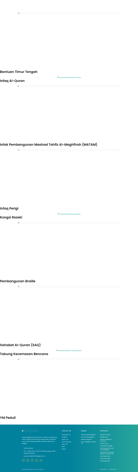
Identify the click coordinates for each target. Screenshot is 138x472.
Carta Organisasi (66, 442)
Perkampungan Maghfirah (88, 434)
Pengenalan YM (66, 434)
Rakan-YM (64, 444)
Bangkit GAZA (103, 437)
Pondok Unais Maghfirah (87, 437)
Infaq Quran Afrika (105, 458)
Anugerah (64, 437)
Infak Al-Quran (104, 443)
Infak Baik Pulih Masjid (106, 446)
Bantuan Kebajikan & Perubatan (106, 440)
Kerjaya (64, 449)
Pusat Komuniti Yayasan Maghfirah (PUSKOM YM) (107, 453)
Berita (63, 446)
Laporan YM (65, 439)
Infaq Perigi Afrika (105, 461)
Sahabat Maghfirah (86, 439)
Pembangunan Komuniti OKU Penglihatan (107, 449)
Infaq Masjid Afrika (105, 456)
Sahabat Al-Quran (105, 434)
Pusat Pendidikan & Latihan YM (88, 442)
